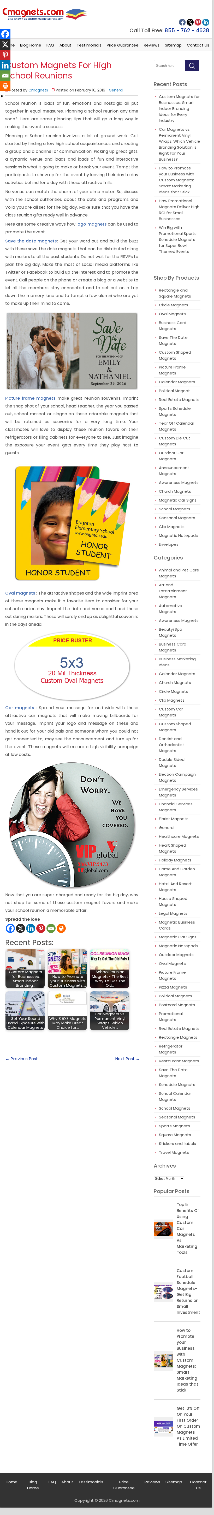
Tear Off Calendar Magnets (176, 426)
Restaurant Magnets (179, 1061)
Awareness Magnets (179, 482)
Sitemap (173, 45)
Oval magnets (20, 593)
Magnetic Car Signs (178, 500)
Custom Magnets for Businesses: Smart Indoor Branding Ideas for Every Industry (179, 108)
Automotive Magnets (170, 608)
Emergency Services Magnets (178, 792)
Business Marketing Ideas (177, 662)
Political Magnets (175, 996)
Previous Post (21, 1059)
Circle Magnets (173, 305)
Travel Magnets (174, 1152)
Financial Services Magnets (176, 807)
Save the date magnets (31, 241)
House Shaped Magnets (173, 901)
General (116, 90)
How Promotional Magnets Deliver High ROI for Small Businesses (179, 209)
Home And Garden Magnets (177, 872)
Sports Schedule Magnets (175, 411)
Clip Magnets (172, 526)
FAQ (50, 45)
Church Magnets (175, 491)
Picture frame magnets (30, 398)
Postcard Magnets (177, 1004)
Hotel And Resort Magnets (175, 886)
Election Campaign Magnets (177, 777)
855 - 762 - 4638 (187, 30)
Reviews (151, 45)
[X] (20, 928)
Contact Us (198, 45)
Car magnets (19, 708)
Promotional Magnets (171, 1016)
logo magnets (91, 224)
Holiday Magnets (175, 860)
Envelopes (169, 544)
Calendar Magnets (177, 382)
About (66, 45)
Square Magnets (175, 1134)
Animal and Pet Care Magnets (179, 573)
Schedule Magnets (177, 1084)
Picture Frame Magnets (172, 370)
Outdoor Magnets (176, 954)
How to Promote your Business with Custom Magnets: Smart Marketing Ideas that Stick (177, 180)
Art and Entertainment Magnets (173, 591)
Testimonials (89, 45)
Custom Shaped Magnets (175, 355)
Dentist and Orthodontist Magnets (171, 744)
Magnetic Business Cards (177, 925)
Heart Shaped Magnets (172, 848)
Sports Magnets (174, 1126)
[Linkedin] (30, 928)
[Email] (51, 928)
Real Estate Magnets (179, 399)
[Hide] (2, 96)
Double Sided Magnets (172, 762)
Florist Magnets (173, 818)
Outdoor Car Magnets (171, 456)
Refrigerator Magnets (170, 1049)
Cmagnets (38, 90)
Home (11, 1482)
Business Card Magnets (172, 325)
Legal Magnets (173, 913)
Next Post (127, 1059)
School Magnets (174, 509)
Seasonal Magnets (177, 518)
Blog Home (30, 45)
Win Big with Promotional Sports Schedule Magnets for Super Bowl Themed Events (178, 239)
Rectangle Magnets (178, 1037)
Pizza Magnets (173, 987)
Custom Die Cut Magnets (174, 441)
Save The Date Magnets (173, 340)
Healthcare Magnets (179, 836)
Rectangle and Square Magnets (175, 293)
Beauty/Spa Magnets (170, 632)
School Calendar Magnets (175, 1096)
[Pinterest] (40, 928)
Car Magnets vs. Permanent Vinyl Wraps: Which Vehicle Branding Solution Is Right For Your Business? (179, 144)
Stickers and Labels (177, 1143)
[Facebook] (10, 928)
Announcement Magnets (174, 470)
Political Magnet (174, 390)
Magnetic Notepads (178, 535)
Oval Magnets (172, 314)
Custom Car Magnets (171, 712)
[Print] (61, 928)
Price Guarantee (123, 45)
